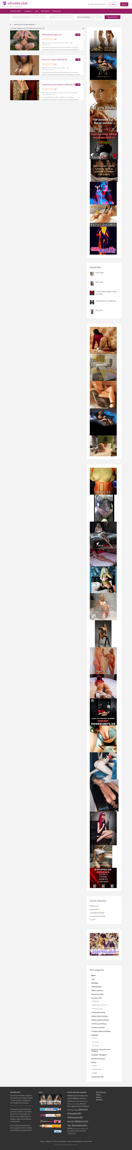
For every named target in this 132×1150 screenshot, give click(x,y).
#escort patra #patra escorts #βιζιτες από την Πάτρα (78, 1107)
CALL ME (74, 1128)
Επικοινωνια (57, 11)
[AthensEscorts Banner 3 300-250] (103, 121)
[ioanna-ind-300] (103, 607)
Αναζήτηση (113, 17)
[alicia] (103, 633)
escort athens (81, 1128)
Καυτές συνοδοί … (16, 11)
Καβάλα (95, 1073)
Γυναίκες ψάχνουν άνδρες (59, 68)
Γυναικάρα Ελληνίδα (97, 913)
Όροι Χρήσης (45, 11)
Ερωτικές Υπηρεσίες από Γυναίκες (61, 43)
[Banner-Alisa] (103, 481)
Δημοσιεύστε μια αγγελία (97, 4)
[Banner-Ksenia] (103, 766)
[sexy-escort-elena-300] (103, 446)
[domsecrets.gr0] (103, 712)
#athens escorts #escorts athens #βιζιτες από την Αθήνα (77, 1098)
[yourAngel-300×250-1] (103, 193)
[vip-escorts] (103, 66)
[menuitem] (96, 4)
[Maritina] (103, 340)
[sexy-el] (103, 686)
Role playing (70, 1131)
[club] (103, 535)
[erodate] (104, 170)
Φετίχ (84, 1131)
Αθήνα (94, 1065)
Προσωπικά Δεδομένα (74, 1141)
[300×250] (103, 41)
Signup (114, 4)
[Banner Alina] (103, 660)
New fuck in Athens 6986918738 (54, 60)
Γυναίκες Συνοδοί (57, 92)
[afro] (104, 508)
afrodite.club (18, 3)
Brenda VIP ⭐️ (95, 909)
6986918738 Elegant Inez (52, 35)
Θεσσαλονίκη (96, 1069)
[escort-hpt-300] (103, 394)
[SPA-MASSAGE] (103, 367)
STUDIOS (95, 1046)
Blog (36, 11)
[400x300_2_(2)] (103, 878)
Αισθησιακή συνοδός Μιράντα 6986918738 (58, 85)
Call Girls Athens (48, 43)
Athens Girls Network (99, 1005)
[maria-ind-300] (103, 580)
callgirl (71, 43)
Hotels (94, 1038)
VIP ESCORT (79, 1131)
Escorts (86, 1128)
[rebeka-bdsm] (103, 739)
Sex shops (95, 1042)
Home (42, 1141)
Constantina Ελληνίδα (97, 916)
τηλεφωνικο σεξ (71, 1133)
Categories (28, 11)
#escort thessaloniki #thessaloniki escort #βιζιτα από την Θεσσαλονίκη (77, 1117)
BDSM (69, 1128)
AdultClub (95, 1001)
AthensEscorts (97, 1009)
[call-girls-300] (103, 95)
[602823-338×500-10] (104, 795)
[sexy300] (103, 557)
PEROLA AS (94, 906)
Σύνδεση (124, 4)
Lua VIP (92, 919)
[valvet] (103, 215)
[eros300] (103, 240)
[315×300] (104, 146)
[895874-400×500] (103, 828)
